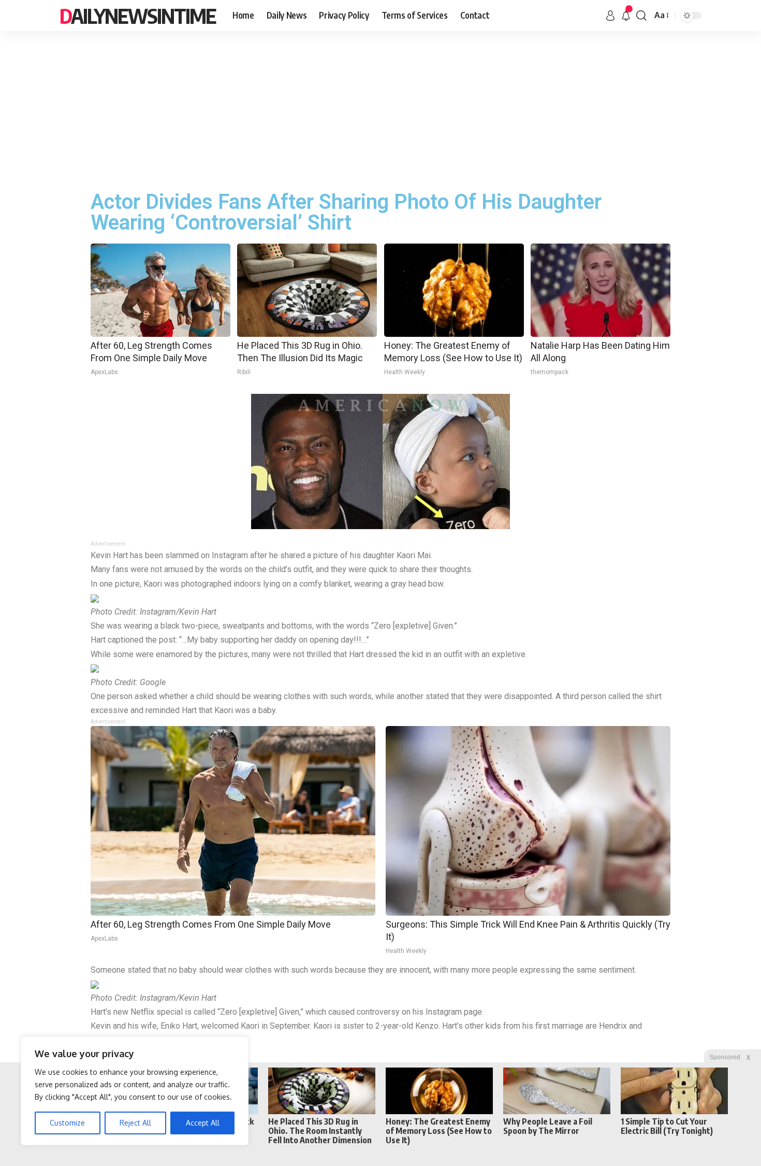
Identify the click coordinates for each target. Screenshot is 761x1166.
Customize (67, 1122)
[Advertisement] (380, 108)
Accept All (202, 1122)
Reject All (135, 1122)
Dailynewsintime (138, 15)
